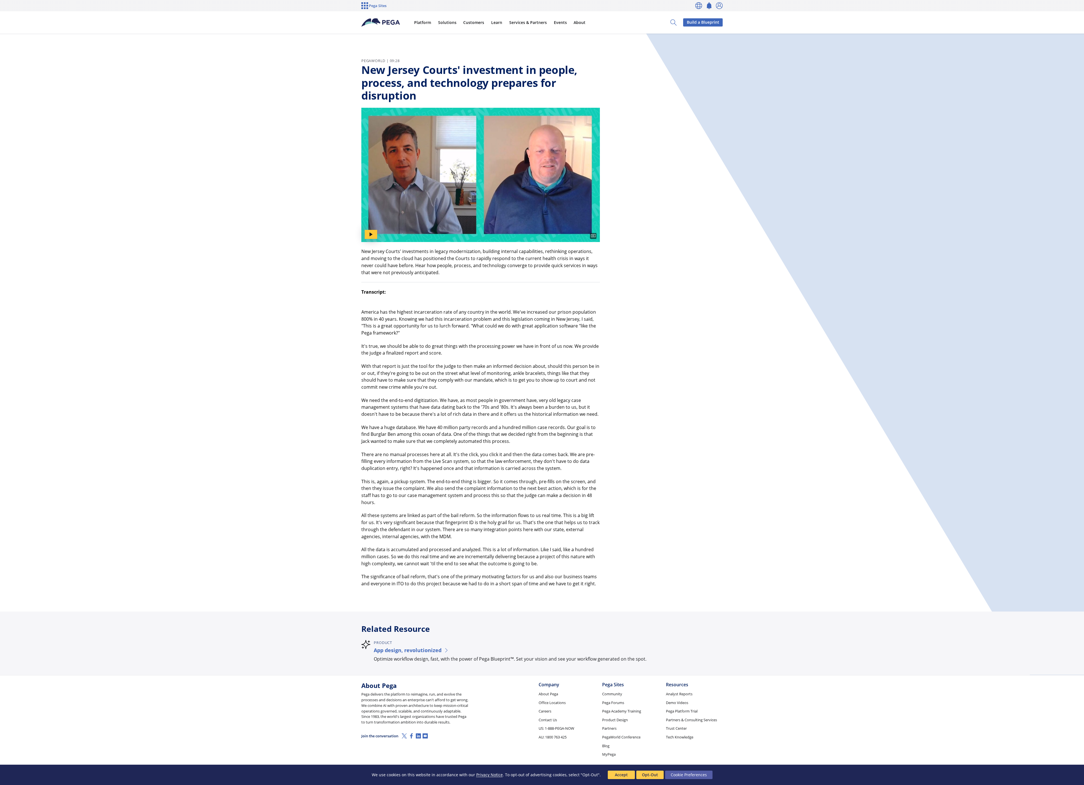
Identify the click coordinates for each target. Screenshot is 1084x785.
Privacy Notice (489, 774)
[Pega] (381, 22)
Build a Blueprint (703, 22)
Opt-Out (650, 774)
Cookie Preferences (689, 774)
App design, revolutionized (408, 650)
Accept (621, 774)
